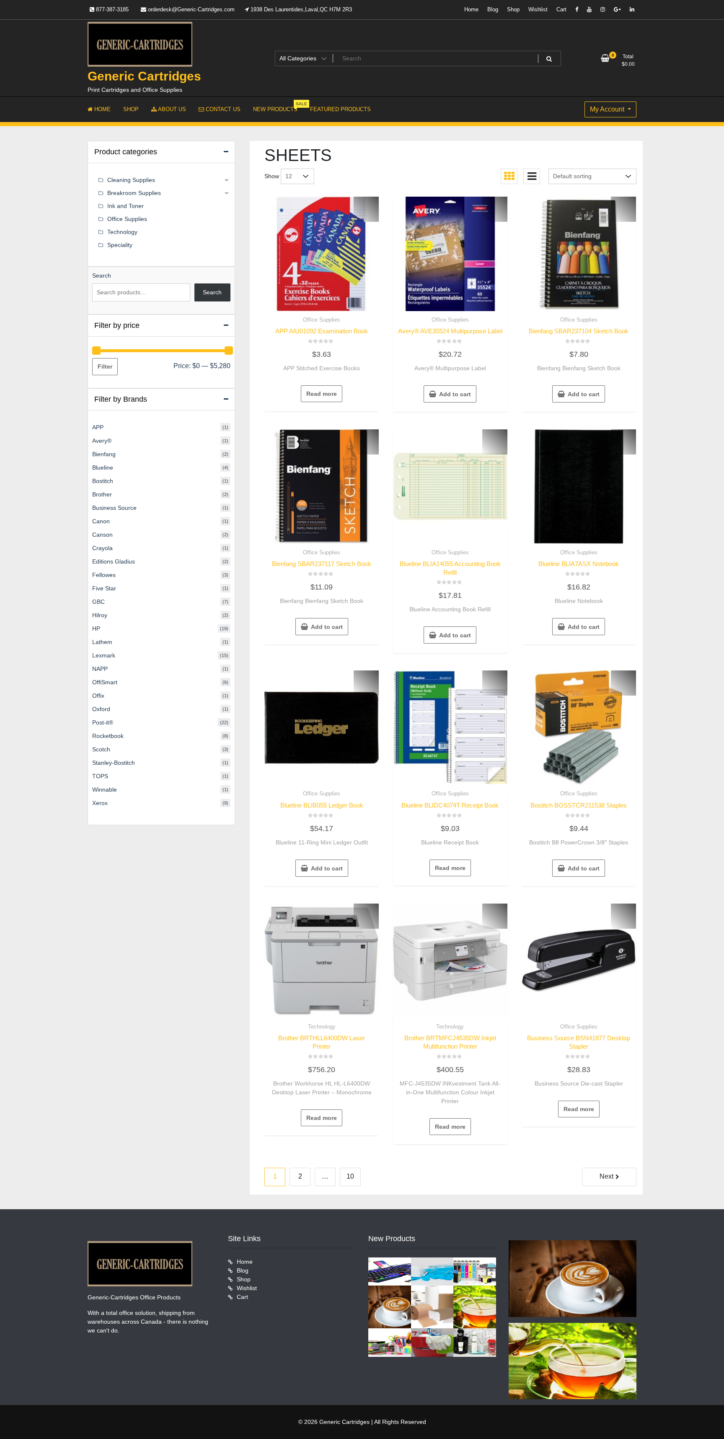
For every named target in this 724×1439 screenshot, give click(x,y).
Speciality (119, 245)
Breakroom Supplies (134, 193)
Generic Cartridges (144, 76)
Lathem (102, 642)
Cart (561, 9)
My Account (608, 109)
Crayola (102, 548)
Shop (513, 9)
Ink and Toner (125, 206)
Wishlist (538, 9)
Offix (98, 695)
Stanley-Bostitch (113, 762)
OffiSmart (104, 682)
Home (471, 9)
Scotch (101, 749)
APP (97, 427)
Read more (321, 393)
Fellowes (104, 574)
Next (606, 1176)
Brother (102, 494)
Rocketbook (108, 735)
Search (101, 275)
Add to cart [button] (455, 394)
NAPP (100, 668)
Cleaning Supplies (131, 180)
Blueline (102, 467)
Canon (101, 521)
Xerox (100, 803)
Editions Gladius (113, 561)
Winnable (104, 789)
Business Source (114, 507)
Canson (102, 534)
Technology (322, 1026)
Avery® (101, 440)
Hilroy (99, 615)
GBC (98, 601)
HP (96, 628)
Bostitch (102, 481)
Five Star (104, 588)
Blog (492, 9)
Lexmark (103, 655)
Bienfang (104, 454)
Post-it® (102, 722)
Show (271, 176)
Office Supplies (321, 320)
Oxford (101, 709)
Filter (105, 366)
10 (350, 1176)
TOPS (100, 776)
